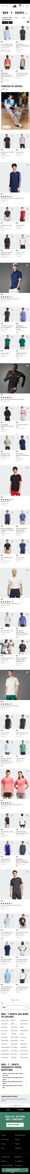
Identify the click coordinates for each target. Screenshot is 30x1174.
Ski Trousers (14, 1050)
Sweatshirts (4, 1050)
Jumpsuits (4, 1024)
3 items (5, 127)
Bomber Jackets (3, 1034)
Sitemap (17, 1139)
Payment (17, 1144)
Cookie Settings (6, 1156)
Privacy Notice (18, 1161)
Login (8, 1109)
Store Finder (18, 1148)
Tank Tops (4, 1037)
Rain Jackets (14, 1037)
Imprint (3, 1144)
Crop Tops (4, 1030)
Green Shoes (24, 1054)
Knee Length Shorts (5, 1058)
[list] (15, 18)
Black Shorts (24, 1050)
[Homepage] (15, 7)
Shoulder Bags (13, 1058)
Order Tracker (5, 1139)
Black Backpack (23, 1034)
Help (3, 1148)
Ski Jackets (14, 1047)
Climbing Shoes (23, 1037)
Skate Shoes (24, 1024)
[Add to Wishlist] (12, 28)
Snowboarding (5, 1047)
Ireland (17, 1171)
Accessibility (18, 1165)
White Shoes (14, 1040)
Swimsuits (4, 1044)
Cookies (4, 1161)
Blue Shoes (14, 1027)
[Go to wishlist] (7, 6)
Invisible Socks (13, 1034)
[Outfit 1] (15, 111)
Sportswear (14, 1044)
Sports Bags (4, 1040)
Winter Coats (5, 1020)
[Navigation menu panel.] (3, 6)
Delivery (4, 1135)
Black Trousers (13, 1024)
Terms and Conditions (7, 1165)
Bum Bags (4, 1027)
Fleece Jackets (22, 1041)
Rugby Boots (24, 1020)
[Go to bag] (27, 6)
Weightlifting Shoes (24, 1044)
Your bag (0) (20, 1109)
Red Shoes (14, 1054)
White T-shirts (13, 1021)
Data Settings (18, 1156)
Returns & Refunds (20, 1135)
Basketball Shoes (23, 1047)
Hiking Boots (24, 1030)
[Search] (23, 6)
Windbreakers (5, 1054)
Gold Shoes (14, 1030)
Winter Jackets (22, 1027)
